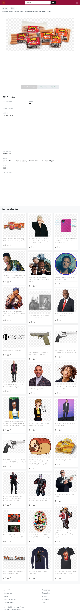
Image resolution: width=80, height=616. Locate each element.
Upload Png (46, 593)
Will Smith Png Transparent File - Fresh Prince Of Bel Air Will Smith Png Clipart (14, 314)
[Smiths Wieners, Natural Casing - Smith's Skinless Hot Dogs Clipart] (40, 34)
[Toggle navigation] (77, 3)
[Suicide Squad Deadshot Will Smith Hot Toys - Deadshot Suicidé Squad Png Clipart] (14, 483)
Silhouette (45, 599)
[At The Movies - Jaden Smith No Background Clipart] (66, 373)
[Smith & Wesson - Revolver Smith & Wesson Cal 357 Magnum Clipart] (66, 337)
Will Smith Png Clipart (36, 389)
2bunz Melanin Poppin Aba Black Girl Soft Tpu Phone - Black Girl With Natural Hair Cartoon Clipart (14, 423)
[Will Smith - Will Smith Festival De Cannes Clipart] (66, 410)
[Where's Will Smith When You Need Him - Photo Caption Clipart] (14, 521)
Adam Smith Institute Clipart (12, 350)
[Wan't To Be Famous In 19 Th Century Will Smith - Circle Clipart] (40, 521)
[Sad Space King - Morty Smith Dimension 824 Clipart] (40, 410)
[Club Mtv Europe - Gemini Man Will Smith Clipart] (66, 264)
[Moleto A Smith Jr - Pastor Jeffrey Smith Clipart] (66, 300)
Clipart (44, 596)
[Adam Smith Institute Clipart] (14, 337)
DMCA (6, 596)
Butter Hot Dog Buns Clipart (64, 460)
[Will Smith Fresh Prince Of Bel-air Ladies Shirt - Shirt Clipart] (66, 558)
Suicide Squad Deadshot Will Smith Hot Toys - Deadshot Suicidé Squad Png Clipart (12, 498)
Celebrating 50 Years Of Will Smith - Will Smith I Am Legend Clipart (39, 279)
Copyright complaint (48, 87)
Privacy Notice (9, 602)
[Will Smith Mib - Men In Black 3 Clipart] (66, 481)
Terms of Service (10, 599)
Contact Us (8, 593)
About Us (7, 590)
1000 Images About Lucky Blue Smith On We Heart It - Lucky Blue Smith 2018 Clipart (40, 241)
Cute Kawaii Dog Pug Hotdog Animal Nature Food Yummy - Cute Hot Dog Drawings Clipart (39, 462)
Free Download (29, 87)
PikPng (4, 8)
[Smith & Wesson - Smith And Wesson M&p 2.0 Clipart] (40, 339)
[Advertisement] (40, 69)
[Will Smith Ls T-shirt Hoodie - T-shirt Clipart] (40, 558)
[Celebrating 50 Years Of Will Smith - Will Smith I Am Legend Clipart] (40, 264)
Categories (46, 590)
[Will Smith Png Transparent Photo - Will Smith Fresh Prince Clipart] (14, 262)
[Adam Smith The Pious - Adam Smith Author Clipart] (40, 302)
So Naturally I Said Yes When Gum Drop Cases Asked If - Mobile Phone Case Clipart (66, 241)
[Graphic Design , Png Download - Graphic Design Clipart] (14, 558)
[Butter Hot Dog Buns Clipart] (66, 446)
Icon (43, 602)
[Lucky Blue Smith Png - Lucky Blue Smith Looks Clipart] (14, 371)
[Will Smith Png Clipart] (40, 375)
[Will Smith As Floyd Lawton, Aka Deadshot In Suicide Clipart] (40, 485)
